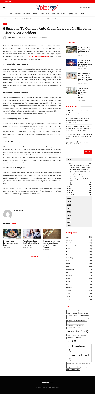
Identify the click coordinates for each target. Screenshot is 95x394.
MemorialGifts (71, 335)
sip (71, 341)
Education (26, 14)
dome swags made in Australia (75, 318)
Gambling (69, 258)
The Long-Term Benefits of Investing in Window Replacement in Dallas (83, 93)
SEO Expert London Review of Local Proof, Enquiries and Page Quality (85, 63)
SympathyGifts (71, 367)
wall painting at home (73, 369)
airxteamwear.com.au (73, 311)
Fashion (68, 249)
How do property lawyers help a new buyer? (10, 243)
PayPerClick (70, 337)
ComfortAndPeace (72, 315)
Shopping (70, 14)
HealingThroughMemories (74, 327)
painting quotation (83, 335)
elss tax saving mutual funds (75, 325)
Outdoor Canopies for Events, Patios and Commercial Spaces (84, 50)
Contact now (7, 1)
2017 (69, 225)
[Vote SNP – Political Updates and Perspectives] (47, 7)
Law (53, 14)
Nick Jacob (12, 37)
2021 (69, 212)
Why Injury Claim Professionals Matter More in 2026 (31, 243)
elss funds (70, 320)
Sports (68, 293)
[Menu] (4, 7)
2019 (69, 219)
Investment (70, 270)
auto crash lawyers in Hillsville (37, 56)
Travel (82, 14)
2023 (69, 205)
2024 (69, 201)
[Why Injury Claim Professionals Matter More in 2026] (32, 234)
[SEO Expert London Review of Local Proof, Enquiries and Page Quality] (71, 62)
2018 (69, 222)
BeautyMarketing (72, 313)
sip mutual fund (78, 357)
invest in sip (77, 331)
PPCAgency (79, 337)
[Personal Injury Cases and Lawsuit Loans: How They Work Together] (52, 234)
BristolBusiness (83, 313)
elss (88, 318)
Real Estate (61, 14)
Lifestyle (69, 276)
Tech (76, 14)
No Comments (33, 37)
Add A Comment (32, 257)
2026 (69, 159)
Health (42, 14)
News (68, 279)
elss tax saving (71, 323)
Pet (67, 284)
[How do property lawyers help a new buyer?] (12, 234)
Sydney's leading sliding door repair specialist (78, 363)
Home (48, 14)
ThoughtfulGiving (83, 367)
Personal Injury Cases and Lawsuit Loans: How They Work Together (51, 244)
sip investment (77, 348)
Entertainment (71, 246)
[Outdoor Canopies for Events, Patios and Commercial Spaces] (71, 49)
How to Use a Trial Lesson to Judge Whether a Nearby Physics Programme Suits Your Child (85, 77)
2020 (69, 215)
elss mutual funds (81, 320)
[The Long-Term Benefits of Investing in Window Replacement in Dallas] (71, 90)
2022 (69, 208)
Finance (34, 14)
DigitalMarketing (84, 315)
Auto (11, 14)
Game (68, 261)
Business (18, 14)
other (68, 281)
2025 (69, 198)
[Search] (91, 1)
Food (67, 255)
